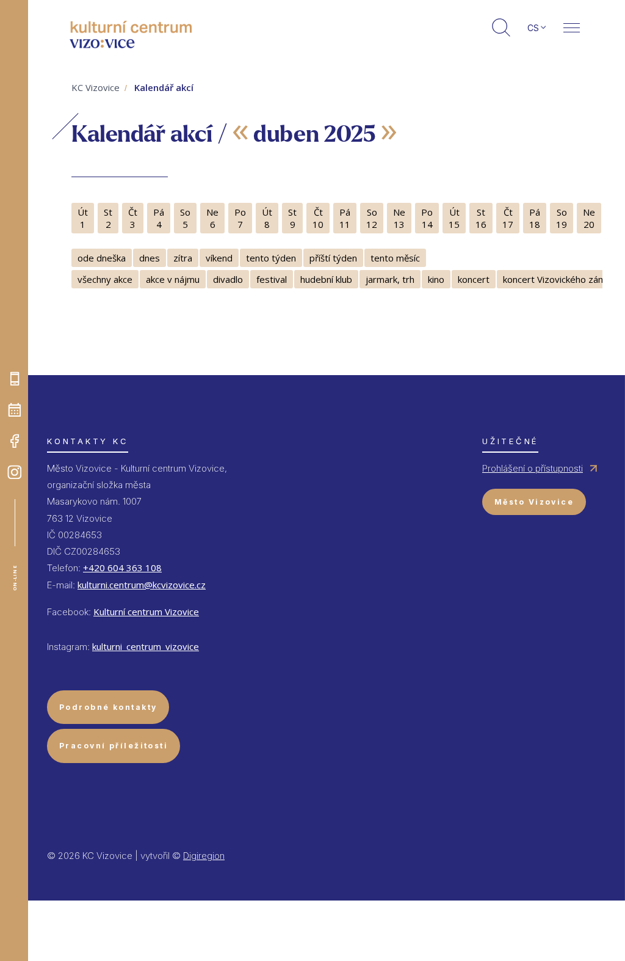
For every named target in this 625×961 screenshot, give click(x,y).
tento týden (271, 258)
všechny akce (105, 279)
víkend (219, 258)
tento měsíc (395, 258)
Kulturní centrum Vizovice (146, 611)
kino (436, 279)
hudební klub (326, 279)
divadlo (228, 279)
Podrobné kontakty (108, 707)
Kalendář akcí (163, 87)
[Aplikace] (15, 379)
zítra (182, 258)
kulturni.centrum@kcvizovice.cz (142, 585)
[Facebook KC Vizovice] (15, 441)
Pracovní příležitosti (113, 745)
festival (271, 279)
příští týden (333, 258)
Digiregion (204, 855)
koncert (474, 279)
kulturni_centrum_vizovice (145, 646)
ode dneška (102, 258)
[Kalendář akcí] (15, 410)
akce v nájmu (173, 279)
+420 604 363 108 (122, 567)
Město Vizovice (534, 501)
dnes (149, 258)
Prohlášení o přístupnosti (532, 468)
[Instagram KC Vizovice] (15, 472)
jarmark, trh (390, 279)
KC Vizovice (95, 87)
